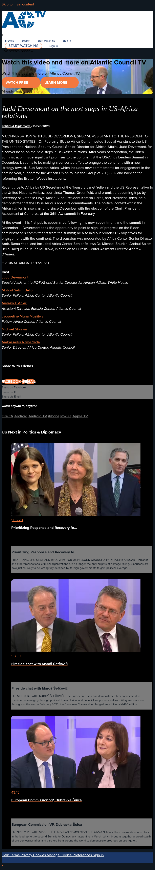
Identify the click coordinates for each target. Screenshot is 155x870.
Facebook (12, 381)
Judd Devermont (15, 277)
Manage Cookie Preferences (70, 855)
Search (26, 41)
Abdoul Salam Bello (17, 290)
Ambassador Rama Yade (21, 342)
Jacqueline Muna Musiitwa (22, 316)
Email (30, 381)
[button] (3, 35)
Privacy (27, 855)
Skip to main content (18, 4)
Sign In (53, 46)
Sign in (67, 41)
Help (6, 855)
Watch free (17, 82)
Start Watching (47, 41)
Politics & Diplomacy (16, 126)
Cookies (40, 855)
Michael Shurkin (14, 329)
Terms (15, 855)
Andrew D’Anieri (14, 303)
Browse (10, 41)
